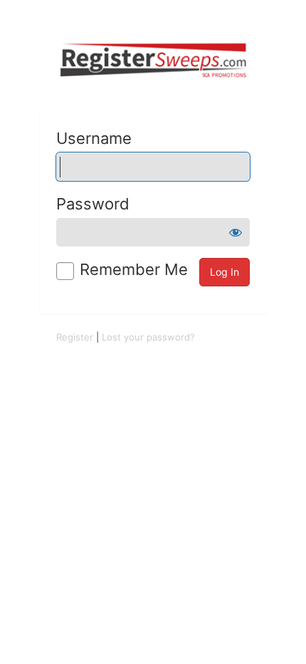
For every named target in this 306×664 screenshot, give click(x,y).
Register (74, 337)
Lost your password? (148, 337)
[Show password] (235, 232)
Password (93, 203)
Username (94, 138)
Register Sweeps (153, 60)
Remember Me (134, 269)
